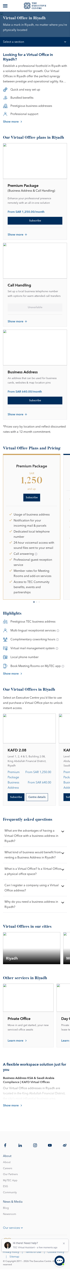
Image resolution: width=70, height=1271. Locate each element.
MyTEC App (10, 1180)
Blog (6, 1208)
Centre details (37, 797)
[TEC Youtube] (50, 1145)
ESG (5, 1186)
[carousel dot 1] (34, 602)
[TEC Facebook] (5, 1145)
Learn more (15, 1041)
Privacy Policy (11, 1252)
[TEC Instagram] (35, 1145)
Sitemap (14, 1257)
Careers (7, 1168)
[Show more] (5, 5)
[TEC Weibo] (65, 1145)
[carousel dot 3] (39, 602)
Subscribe (35, 220)
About (6, 1162)
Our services (11, 1227)
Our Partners (10, 1174)
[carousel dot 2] (36, 602)
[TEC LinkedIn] (20, 1145)
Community (10, 1192)
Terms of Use (33, 1252)
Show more (11, 122)
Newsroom (9, 1214)
